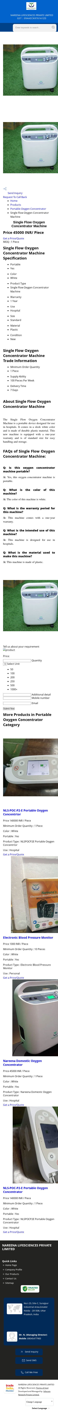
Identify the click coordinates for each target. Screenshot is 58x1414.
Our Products (12, 1274)
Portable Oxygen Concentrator (28, 208)
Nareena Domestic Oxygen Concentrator (22, 1063)
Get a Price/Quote (13, 238)
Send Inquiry (14, 193)
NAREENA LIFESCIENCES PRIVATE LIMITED (32, 17)
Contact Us (10, 1278)
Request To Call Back (15, 197)
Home (13, 200)
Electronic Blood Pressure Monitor (28, 937)
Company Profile (13, 1269)
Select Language (39, 1408)
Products (15, 204)
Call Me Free (31, 1372)
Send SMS (31, 1360)
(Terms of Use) (42, 1388)
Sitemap (9, 1282)
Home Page (11, 1265)
